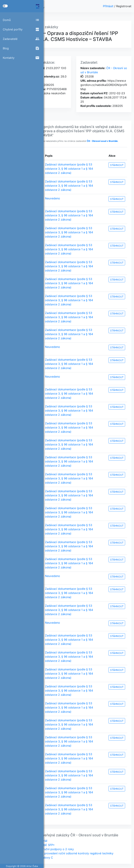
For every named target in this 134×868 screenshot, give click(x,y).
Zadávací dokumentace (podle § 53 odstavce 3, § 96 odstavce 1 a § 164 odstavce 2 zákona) (69, 169)
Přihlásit (108, 6)
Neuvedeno (52, 198)
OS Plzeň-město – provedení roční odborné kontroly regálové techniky (66, 853)
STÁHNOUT (117, 165)
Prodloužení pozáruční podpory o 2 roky (47, 849)
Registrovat (123, 6)
